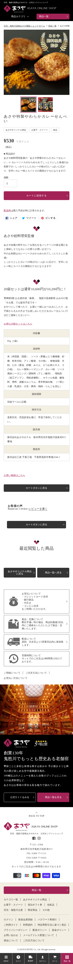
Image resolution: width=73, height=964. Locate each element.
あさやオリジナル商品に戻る (20, 572)
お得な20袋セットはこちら (18, 324)
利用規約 (28, 925)
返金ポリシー (59, 930)
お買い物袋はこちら (14, 475)
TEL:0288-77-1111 (36, 853)
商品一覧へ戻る (53, 572)
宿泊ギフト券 (35, 905)
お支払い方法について (16, 678)
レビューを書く (38, 508)
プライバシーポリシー (16, 930)
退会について (11, 940)
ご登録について (12, 673)
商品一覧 (44, 16)
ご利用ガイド (11, 925)
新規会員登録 (25, 919)
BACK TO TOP (36, 816)
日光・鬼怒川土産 (13, 910)
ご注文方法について (36, 673)
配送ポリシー (40, 930)
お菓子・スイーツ (13, 905)
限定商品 (32, 910)
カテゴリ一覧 (11, 899)
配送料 (7, 210)
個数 (6, 177)
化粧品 (50, 905)
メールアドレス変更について (38, 935)
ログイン (8, 919)
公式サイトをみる (19, 797)
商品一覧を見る (53, 797)
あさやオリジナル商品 (35, 899)
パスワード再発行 (47, 919)
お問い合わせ (11, 935)
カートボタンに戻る (36, 488)
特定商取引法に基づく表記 (52, 925)
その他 (46, 910)
